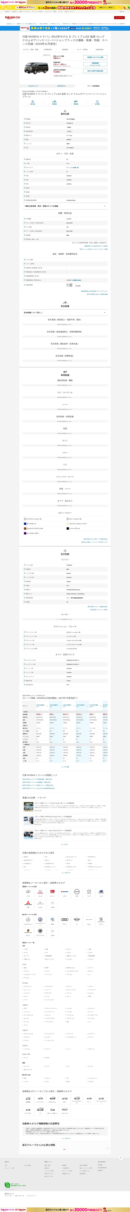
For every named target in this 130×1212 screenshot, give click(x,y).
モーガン (26, 1018)
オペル (47, 971)
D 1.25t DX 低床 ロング (94, 705)
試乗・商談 (47, 1165)
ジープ (47, 996)
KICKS (90, 863)
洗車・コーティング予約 (86, 1168)
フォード (48, 990)
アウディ (26, 971)
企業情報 (100, 1165)
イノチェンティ (50, 1040)
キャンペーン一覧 (9, 1168)
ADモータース (28, 1069)
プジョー (48, 1049)
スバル (69, 952)
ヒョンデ (26, 1066)
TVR (25, 1008)
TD (68, 1078)
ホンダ (69, 949)
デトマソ (91, 1037)
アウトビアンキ (50, 1033)
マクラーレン (71, 1018)
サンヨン (91, 1066)
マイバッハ (48, 974)
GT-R (68, 863)
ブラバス (69, 974)
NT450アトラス (71, 867)
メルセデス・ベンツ (30, 974)
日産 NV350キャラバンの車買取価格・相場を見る (37, 779)
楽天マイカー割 (49, 1176)
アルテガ (26, 978)
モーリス (26, 1021)
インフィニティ (50, 999)
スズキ (90, 952)
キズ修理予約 (65, 1168)
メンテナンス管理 (49, 1171)
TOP (6, 1165)
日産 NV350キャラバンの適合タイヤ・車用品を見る (37, 785)
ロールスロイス (28, 1015)
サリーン (69, 993)
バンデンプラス (50, 1018)
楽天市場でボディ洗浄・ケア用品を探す (96, 539)
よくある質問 (27, 1165)
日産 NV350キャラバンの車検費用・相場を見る (36, 782)
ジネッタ (48, 1015)
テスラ (26, 996)
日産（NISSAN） (44, 23)
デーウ (47, 1066)
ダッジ (69, 996)
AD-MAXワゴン (28, 860)
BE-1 (89, 860)
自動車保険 (82, 1173)
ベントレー (27, 1011)
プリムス (91, 993)
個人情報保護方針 (102, 1167)
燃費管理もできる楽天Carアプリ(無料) (96, 246)
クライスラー (49, 986)
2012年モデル (66, 23)
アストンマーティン (51, 1008)
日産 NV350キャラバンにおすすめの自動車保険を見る (38, 788)
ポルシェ (91, 971)
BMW (46, 968)
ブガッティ (91, 1049)
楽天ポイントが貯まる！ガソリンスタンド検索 (94, 249)
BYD (25, 1078)
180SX (26, 857)
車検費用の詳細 (77, 280)
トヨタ (26, 949)
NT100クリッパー (50, 867)
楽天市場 (122, 11)
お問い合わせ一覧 (19, 1195)
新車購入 (64, 1165)
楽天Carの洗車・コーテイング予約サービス (94, 542)
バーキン (26, 1081)
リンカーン (27, 993)
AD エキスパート (72, 857)
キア (68, 1066)
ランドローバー (50, 1011)
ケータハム (70, 1015)
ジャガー (69, 1008)
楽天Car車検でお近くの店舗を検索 (97, 294)
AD (46, 857)
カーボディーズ (93, 1015)
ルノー (69, 1049)
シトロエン (27, 1049)
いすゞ (47, 952)
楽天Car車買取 (83, 1165)
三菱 (89, 949)
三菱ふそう (27, 959)
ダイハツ (26, 956)
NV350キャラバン (55, 23)
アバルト (26, 1040)
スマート (91, 968)
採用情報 (100, 1170)
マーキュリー (92, 990)
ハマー (26, 999)
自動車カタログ (66, 1173)
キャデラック (28, 986)
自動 (99, 49)
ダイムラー (91, 1008)
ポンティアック (71, 990)
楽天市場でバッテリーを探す (99, 609)
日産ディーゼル (71, 956)
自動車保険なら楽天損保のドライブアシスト (94, 291)
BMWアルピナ (71, 968)
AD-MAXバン (92, 857)
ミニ (89, 974)
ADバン (47, 860)
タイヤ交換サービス (85, 1171)
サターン (69, 986)
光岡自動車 (48, 956)
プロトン (48, 1078)
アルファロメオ (28, 1033)
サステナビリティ (31, 1195)
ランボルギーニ (71, 1037)
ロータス (69, 1011)
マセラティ (27, 1037)
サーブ (26, 1057)
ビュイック (27, 990)
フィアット (70, 1033)
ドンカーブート (93, 1078)
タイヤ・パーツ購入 (67, 1171)
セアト (47, 1081)
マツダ (26, 952)
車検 (65, 49)
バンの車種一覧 (74, 167)
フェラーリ (91, 1033)
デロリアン (48, 993)
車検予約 (47, 1168)
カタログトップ (33, 86)
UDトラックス (49, 959)
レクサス (69, 959)
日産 (46, 949)
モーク (26, 1025)
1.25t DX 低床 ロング (40, 705)
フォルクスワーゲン (73, 971)
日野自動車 (91, 956)
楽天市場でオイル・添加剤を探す (98, 606)
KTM (68, 1081)
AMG (25, 968)
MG (68, 1021)
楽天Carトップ (10, 23)
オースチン (91, 1018)
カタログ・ (30, 49)
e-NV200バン (28, 863)
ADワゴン (70, 860)
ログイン (120, 17)
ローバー (91, 1011)
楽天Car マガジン (49, 1173)
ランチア (48, 1037)
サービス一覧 (8, 1195)
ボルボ (47, 1057)
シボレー (91, 986)
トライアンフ (49, 1021)
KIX (25, 867)
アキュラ (91, 959)
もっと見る (64, 766)
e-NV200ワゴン (50, 863)
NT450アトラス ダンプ (95, 867)
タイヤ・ (82, 49)
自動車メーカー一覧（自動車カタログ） (27, 23)
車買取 (48, 49)
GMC (89, 996)
